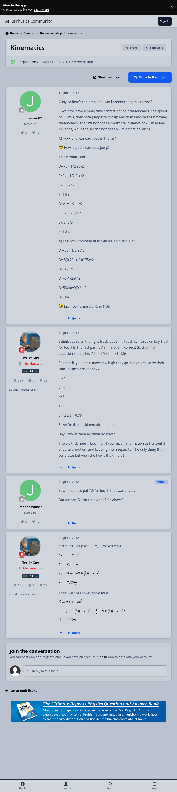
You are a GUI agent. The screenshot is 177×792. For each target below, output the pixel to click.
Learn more (8, 7)
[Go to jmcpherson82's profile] (13, 62)
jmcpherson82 (28, 62)
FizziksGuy (30, 358)
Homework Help (81, 62)
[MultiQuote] (61, 318)
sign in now (105, 657)
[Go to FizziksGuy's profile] (30, 341)
